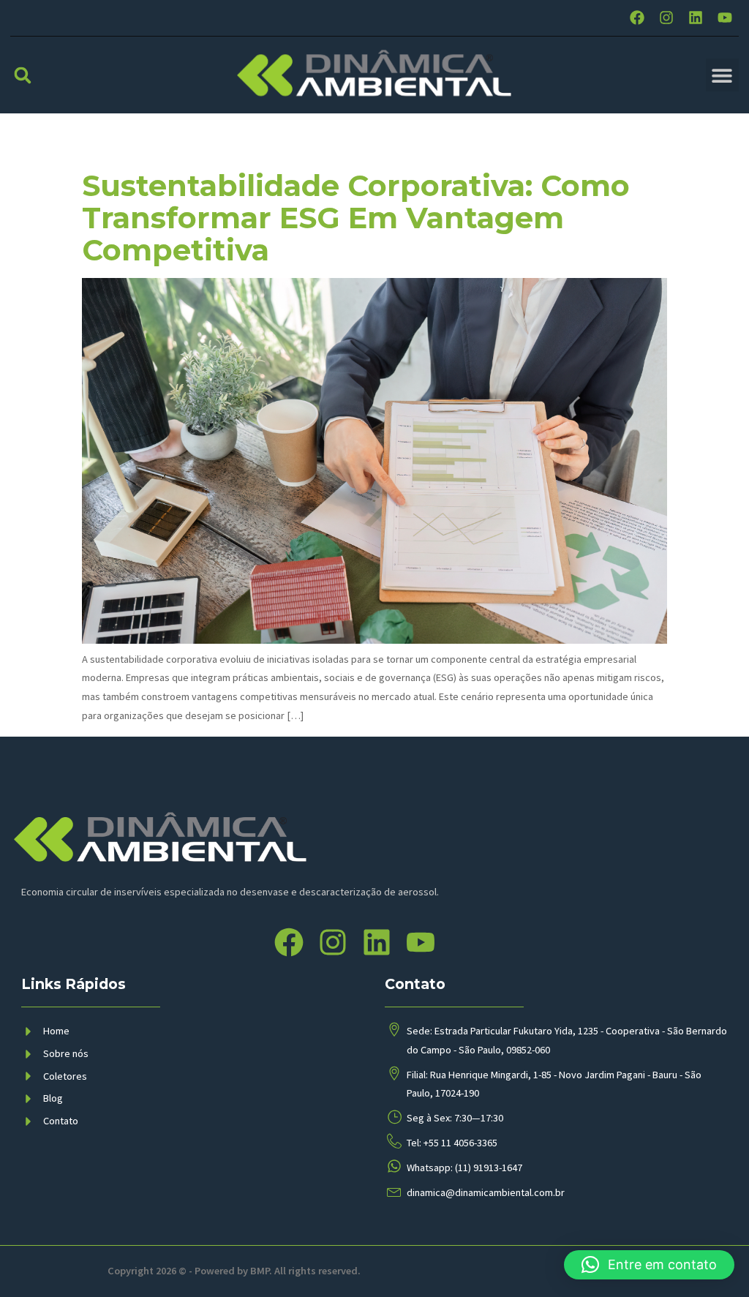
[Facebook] (637, 17)
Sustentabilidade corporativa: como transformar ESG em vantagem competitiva (356, 218)
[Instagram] (666, 17)
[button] (22, 75)
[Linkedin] (695, 17)
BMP (259, 1270)
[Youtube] (725, 17)
